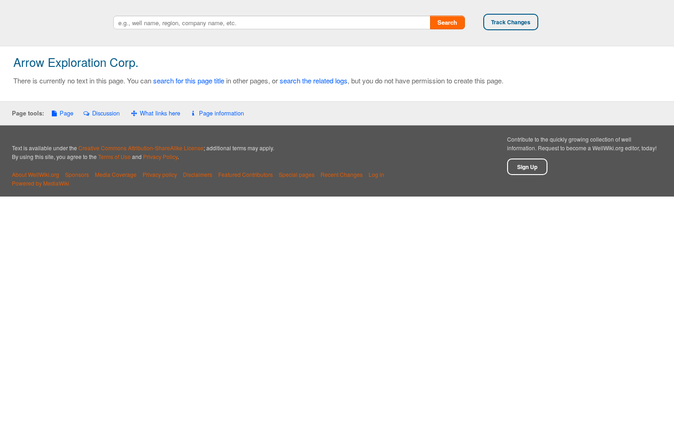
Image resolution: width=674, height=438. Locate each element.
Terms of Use (114, 156)
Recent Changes (341, 174)
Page (66, 113)
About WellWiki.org (35, 174)
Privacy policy (160, 174)
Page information (221, 113)
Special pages (297, 174)
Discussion (105, 113)
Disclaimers (197, 174)
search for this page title (188, 80)
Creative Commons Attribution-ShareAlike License (141, 148)
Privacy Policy (160, 156)
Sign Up (527, 167)
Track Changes (510, 22)
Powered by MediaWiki (40, 183)
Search (447, 22)
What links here (160, 113)
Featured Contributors (245, 174)
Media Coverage (116, 174)
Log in (376, 174)
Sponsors (77, 174)
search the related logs (314, 80)
